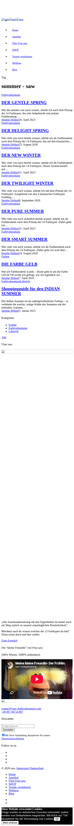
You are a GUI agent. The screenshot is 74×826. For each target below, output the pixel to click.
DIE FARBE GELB (19, 264)
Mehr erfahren (10, 822)
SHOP (15, 50)
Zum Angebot (9, 640)
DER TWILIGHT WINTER (27, 183)
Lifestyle (25, 281)
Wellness (16, 63)
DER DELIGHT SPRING (25, 130)
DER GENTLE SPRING (24, 102)
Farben (5, 256)
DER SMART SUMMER (24, 239)
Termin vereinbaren (22, 56)
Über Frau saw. (20, 43)
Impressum (23, 768)
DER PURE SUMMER (22, 211)
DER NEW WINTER (21, 155)
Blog (14, 69)
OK (57, 819)
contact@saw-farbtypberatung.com (21, 708)
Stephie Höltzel (10, 119)
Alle (3, 337)
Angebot (16, 36)
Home (15, 30)
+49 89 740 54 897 (12, 711)
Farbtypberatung (10, 94)
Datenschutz (37, 768)
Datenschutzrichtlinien (12, 738)
